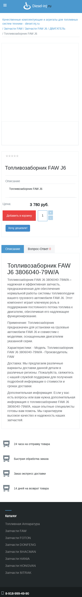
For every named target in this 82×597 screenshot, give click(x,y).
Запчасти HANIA (17, 559)
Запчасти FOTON (18, 538)
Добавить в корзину (19, 216)
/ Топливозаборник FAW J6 (19, 34)
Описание (12, 249)
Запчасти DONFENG (20, 545)
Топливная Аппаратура (22, 524)
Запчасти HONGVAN (20, 566)
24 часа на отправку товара (32, 444)
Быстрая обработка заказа (31, 459)
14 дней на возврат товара (31, 488)
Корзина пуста (68, 11)
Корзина (64, 7)
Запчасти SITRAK (18, 573)
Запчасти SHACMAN (20, 552)
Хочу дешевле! (17, 228)
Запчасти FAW (15, 531)
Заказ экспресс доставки (30, 474)
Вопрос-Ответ (39, 249)
